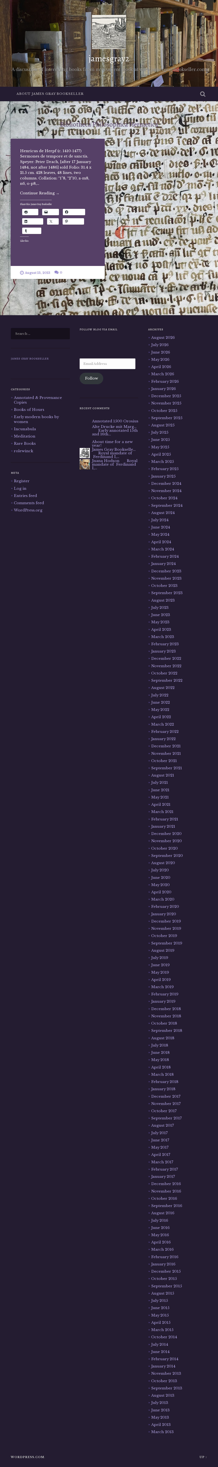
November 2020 (166, 841)
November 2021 (166, 753)
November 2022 (166, 666)
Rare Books (25, 443)
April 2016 (161, 1242)
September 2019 (166, 943)
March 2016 (162, 1249)
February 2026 (165, 381)
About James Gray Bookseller (50, 94)
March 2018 (162, 1074)
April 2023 (161, 629)
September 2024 (167, 505)
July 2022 (159, 695)
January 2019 (163, 1001)
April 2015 (161, 1322)
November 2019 (166, 928)
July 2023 (160, 607)
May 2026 (160, 359)
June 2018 (160, 1052)
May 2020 (160, 884)
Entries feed (25, 495)
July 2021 (159, 782)
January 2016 (163, 1264)
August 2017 (162, 1125)
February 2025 (165, 468)
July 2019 (159, 957)
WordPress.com (27, 1457)
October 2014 (164, 1337)
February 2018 (164, 1081)
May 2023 (160, 622)
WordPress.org (28, 510)
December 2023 (166, 571)
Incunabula (25, 429)
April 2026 (161, 366)
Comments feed (29, 503)
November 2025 (166, 403)
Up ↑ (203, 1457)
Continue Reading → (39, 193)
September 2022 (166, 680)
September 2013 (166, 1388)
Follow (91, 378)
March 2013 (162, 1431)
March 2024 (162, 549)
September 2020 (167, 855)
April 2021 (161, 804)
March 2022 (162, 724)
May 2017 (160, 1147)
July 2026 (160, 344)
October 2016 (164, 1198)
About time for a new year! (112, 443)
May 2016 (160, 1235)
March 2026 (162, 374)
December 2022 (166, 658)
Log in (20, 488)
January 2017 (163, 1176)
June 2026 (160, 352)
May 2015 (160, 1315)
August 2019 (162, 950)
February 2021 (164, 819)
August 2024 (163, 512)
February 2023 (165, 644)
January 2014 (163, 1366)
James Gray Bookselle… (114, 449)
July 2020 (160, 870)
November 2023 (166, 578)
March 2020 (162, 899)
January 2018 (163, 1089)
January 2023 (163, 651)
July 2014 (159, 1344)
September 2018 (166, 1030)
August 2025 (163, 425)
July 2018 (159, 1045)
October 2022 (164, 673)
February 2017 (164, 1169)
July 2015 (159, 1300)
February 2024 (165, 556)
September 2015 (166, 1286)
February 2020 (165, 906)
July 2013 (159, 1402)
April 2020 (161, 892)
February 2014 (164, 1359)
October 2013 (164, 1381)
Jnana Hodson (105, 460)
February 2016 (164, 1257)
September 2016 (166, 1205)
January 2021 (163, 826)
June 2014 (160, 1351)
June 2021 (160, 790)
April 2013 (161, 1424)
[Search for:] (40, 333)
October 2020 (164, 848)
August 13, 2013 (37, 273)
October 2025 (164, 410)
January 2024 (163, 563)
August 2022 (163, 687)
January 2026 (163, 388)
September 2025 (166, 418)
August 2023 (163, 600)
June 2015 (160, 1307)
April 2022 (161, 717)
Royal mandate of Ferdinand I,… (112, 455)
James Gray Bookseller (30, 359)
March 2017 (162, 1162)
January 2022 (163, 738)
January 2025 (163, 476)
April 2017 (160, 1154)
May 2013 (160, 1417)
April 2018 (161, 1067)
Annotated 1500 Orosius (115, 421)
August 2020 (163, 863)
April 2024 (161, 542)
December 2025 (166, 396)
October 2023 (164, 585)
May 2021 (160, 797)
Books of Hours (29, 409)
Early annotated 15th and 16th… (115, 432)
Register (22, 481)
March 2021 (162, 811)
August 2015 (162, 1293)
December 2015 (166, 1271)
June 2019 (160, 965)
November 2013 (166, 1373)
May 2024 (160, 534)
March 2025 (162, 461)
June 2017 (160, 1140)
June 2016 (160, 1227)
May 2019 (160, 972)
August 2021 (162, 775)
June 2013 (160, 1410)
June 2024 (160, 527)
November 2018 (166, 1016)
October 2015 (164, 1278)
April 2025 (161, 454)
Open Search (203, 94)
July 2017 (159, 1133)
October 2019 (164, 935)
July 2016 (159, 1220)
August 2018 (162, 1038)
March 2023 (162, 636)
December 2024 (166, 483)
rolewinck (23, 451)
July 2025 (159, 432)
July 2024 (160, 520)
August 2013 (162, 1395)
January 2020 (163, 914)
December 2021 (166, 746)
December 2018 (166, 1008)
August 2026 (163, 337)
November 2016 (166, 1191)
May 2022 (160, 709)
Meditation (24, 436)
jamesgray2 (109, 58)
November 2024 (166, 490)
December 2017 (166, 1096)
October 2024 (164, 498)
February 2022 (165, 731)
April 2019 (161, 979)
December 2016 (166, 1183)
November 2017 (166, 1103)
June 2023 (160, 614)
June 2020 (160, 877)
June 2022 (160, 702)
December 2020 (166, 833)
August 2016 (162, 1213)
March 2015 (162, 1329)
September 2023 (167, 593)
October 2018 (164, 1023)
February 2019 (164, 994)
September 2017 (166, 1118)
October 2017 (164, 1111)
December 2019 (166, 921)
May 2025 (160, 447)
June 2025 (160, 439)
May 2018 (160, 1059)
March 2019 (162, 987)
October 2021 (164, 760)
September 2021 (166, 768)
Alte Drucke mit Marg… (114, 426)
